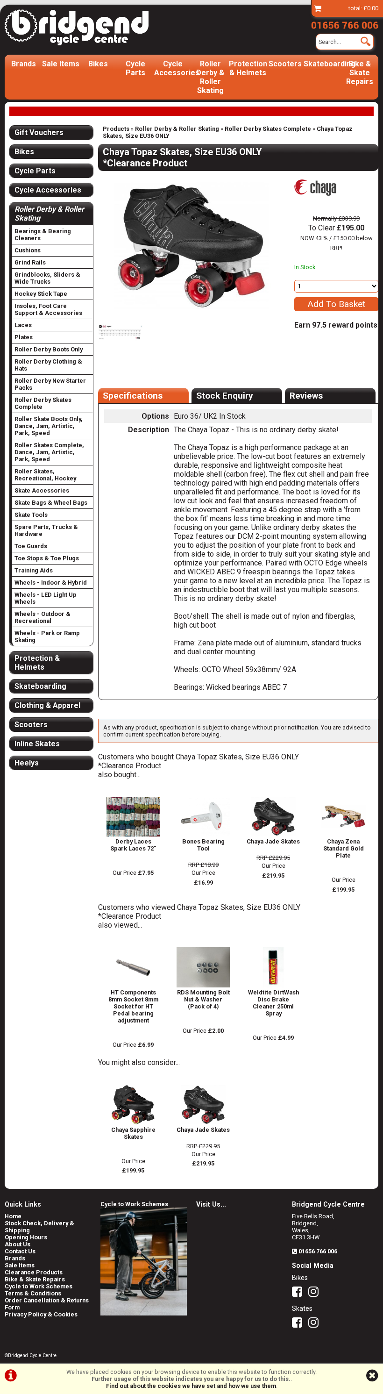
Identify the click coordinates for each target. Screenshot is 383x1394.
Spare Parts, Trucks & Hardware (46, 530)
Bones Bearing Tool (203, 845)
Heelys (26, 762)
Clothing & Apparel (47, 705)
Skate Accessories (41, 490)
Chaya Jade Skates (273, 841)
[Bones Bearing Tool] (203, 834)
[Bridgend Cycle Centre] (77, 27)
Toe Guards (30, 546)
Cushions (27, 250)
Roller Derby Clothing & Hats (48, 365)
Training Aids (33, 570)
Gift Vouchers (39, 132)
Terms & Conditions (33, 1293)
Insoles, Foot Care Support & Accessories (48, 309)
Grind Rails (30, 262)
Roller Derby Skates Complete (268, 128)
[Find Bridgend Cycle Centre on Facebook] (299, 1293)
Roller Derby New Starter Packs (50, 384)
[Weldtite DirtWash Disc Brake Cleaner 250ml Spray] (273, 985)
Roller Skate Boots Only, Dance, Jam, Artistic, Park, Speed (48, 425)
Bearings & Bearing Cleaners (42, 235)
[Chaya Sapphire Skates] (133, 1122)
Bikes (98, 63)
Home (13, 1216)
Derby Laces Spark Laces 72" (133, 845)
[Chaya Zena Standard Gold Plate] (343, 834)
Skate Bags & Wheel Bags (50, 502)
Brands (23, 63)
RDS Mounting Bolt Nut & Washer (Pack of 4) (203, 999)
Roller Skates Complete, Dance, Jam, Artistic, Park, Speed (49, 452)
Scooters (285, 63)
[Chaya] (315, 201)
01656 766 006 (317, 1251)
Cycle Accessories (173, 68)
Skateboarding (322, 63)
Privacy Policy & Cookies (41, 1314)
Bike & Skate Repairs (359, 72)
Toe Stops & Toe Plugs (46, 558)
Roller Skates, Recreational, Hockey (45, 475)
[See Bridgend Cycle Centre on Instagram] (315, 1293)
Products (116, 128)
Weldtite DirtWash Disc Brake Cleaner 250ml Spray (273, 1003)
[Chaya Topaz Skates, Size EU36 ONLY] (191, 246)
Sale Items (60, 63)
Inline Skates (37, 743)
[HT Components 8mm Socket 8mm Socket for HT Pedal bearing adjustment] (133, 985)
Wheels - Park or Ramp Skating (47, 636)
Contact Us (20, 1251)
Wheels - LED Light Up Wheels (45, 598)
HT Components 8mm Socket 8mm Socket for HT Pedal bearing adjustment (133, 1006)
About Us (17, 1244)
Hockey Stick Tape (40, 293)
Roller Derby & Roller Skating (210, 77)
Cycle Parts (135, 68)
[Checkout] (317, 8)
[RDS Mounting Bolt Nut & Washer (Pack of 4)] (203, 985)
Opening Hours (26, 1237)
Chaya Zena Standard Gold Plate (343, 848)
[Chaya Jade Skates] (273, 834)
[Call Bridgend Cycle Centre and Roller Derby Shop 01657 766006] (344, 24)
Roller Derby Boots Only (48, 349)
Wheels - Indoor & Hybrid (50, 582)
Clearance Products (34, 1272)
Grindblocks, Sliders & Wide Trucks (47, 278)
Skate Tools (31, 514)
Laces (23, 325)
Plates (23, 337)
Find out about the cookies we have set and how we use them (191, 1385)
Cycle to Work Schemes (38, 1286)
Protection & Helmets (247, 68)
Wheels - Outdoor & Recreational (42, 617)
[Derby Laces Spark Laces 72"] (133, 834)
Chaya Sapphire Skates (133, 1133)
